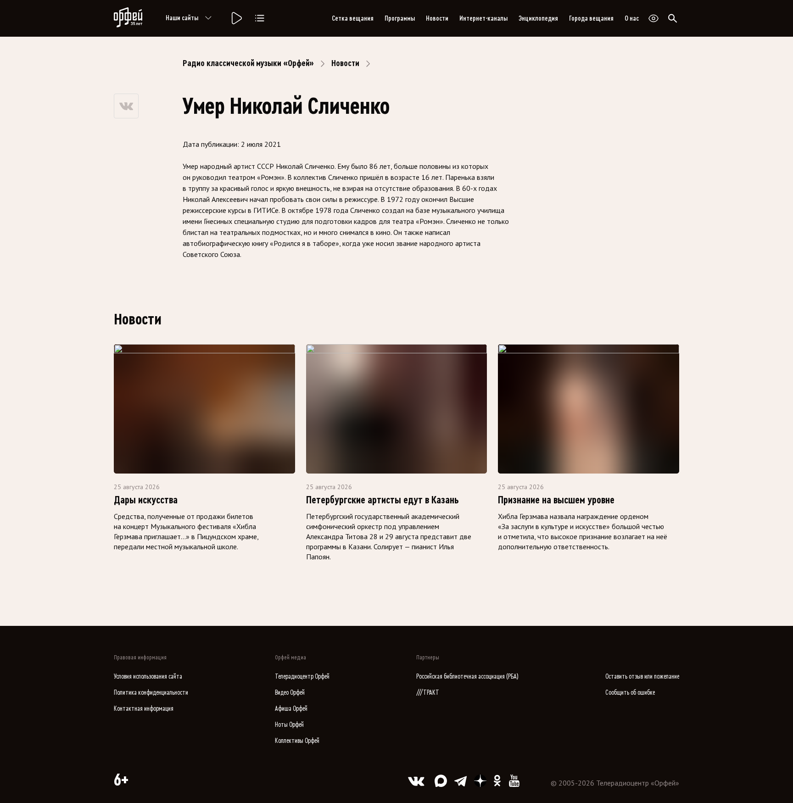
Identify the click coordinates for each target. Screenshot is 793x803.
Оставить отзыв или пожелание (642, 676)
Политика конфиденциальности (151, 692)
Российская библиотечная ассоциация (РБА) (467, 676)
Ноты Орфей (289, 724)
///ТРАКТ (427, 692)
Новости (437, 18)
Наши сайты (182, 18)
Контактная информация (143, 708)
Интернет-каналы (483, 18)
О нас (632, 18)
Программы (400, 18)
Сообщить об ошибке (630, 692)
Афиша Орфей (291, 708)
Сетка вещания (353, 18)
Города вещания (591, 18)
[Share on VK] (126, 106)
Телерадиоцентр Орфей (302, 676)
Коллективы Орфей (297, 740)
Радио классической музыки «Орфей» (248, 63)
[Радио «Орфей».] (236, 18)
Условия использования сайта (148, 676)
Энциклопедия (538, 18)
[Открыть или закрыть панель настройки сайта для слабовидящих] (653, 18)
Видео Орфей (290, 692)
